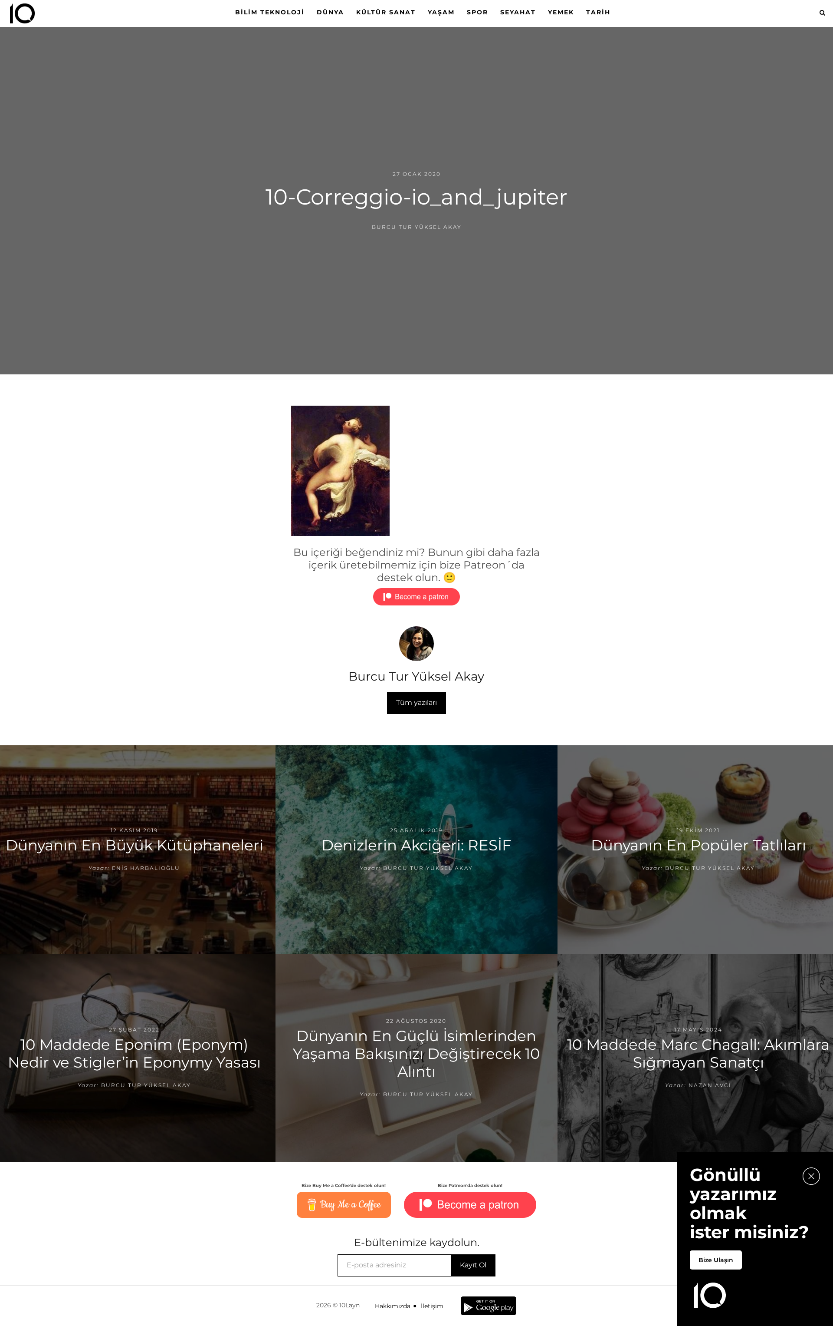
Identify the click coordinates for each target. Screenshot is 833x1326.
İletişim (432, 1306)
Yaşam (441, 12)
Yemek (561, 12)
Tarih (598, 12)
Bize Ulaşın (716, 1260)
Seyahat (518, 12)
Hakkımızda (392, 1306)
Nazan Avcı (710, 1085)
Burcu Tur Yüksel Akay (417, 227)
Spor (477, 12)
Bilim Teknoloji (270, 12)
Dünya (330, 12)
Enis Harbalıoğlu (146, 868)
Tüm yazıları (416, 702)
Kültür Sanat (386, 12)
